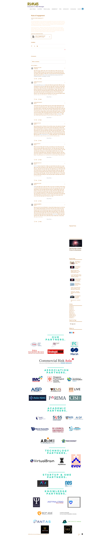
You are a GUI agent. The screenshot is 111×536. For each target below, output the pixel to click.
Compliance (33, 42)
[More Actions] (64, 68)
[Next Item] (80, 243)
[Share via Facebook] (31, 46)
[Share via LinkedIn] (37, 46)
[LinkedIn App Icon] (82, 9)
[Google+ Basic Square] (73, 332)
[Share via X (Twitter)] (34, 46)
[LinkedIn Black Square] (82, 534)
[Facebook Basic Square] (70, 332)
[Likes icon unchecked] (34, 78)
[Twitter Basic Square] (71, 332)
